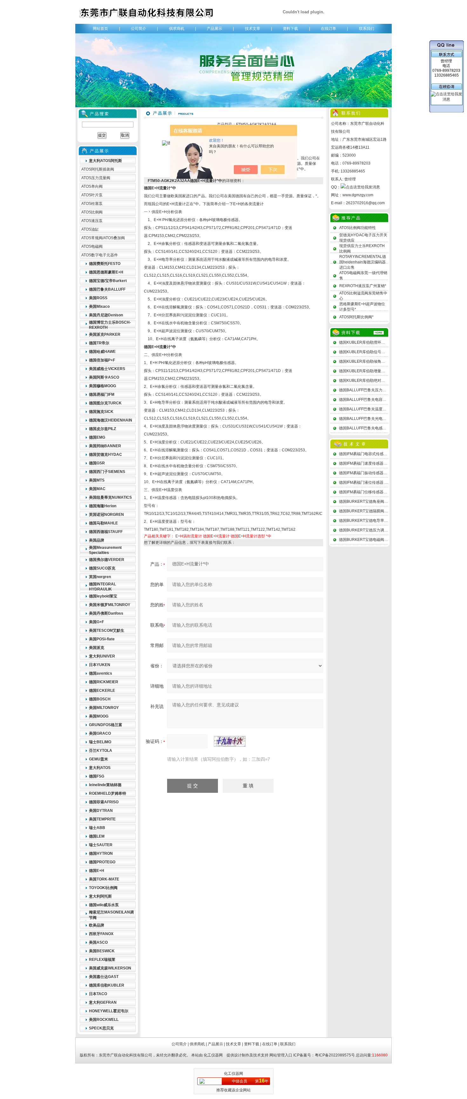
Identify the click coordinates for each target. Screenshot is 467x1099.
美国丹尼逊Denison (106, 315)
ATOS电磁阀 (92, 246)
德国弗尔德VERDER (106, 559)
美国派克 (96, 647)
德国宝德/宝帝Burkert (108, 281)
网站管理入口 (280, 1055)
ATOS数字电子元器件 (99, 255)
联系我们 (366, 28)
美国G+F (96, 622)
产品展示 (214, 28)
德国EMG (97, 437)
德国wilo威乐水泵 (104, 905)
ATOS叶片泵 (92, 195)
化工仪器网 (213, 1055)
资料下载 (290, 28)
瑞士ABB (97, 828)
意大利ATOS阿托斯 (105, 160)
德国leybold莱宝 (103, 596)
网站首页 (100, 28)
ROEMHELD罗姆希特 (107, 793)
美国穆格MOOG (102, 386)
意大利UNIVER (102, 656)
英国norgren (100, 577)
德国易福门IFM (101, 394)
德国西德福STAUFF (106, 531)
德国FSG (96, 776)
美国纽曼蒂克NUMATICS (110, 497)
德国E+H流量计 (216, 536)
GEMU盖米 (98, 759)
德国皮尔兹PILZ (102, 429)
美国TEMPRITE (102, 819)
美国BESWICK (102, 951)
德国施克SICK (101, 411)
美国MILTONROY (104, 707)
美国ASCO (98, 942)
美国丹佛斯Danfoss (106, 613)
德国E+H (96, 870)
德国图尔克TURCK (105, 403)
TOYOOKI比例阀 (103, 888)
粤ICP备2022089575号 (335, 1055)
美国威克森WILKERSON (110, 968)
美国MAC (97, 489)
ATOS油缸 (90, 229)
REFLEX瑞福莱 (102, 959)
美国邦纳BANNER (105, 446)
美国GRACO (100, 733)
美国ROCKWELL (103, 1019)
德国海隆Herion (102, 506)
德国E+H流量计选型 (248, 536)
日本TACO (98, 994)
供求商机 (176, 28)
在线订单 (328, 28)
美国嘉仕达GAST (103, 976)
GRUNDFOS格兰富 (105, 725)
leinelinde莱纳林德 (105, 785)
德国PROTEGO (102, 862)
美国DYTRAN (101, 810)
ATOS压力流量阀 (95, 178)
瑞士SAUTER (100, 845)
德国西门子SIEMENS (107, 471)
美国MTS (97, 480)
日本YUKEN (99, 665)
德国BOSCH (100, 699)
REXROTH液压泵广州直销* (362, 286)
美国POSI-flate (102, 639)
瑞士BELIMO (100, 742)
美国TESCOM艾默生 (106, 630)
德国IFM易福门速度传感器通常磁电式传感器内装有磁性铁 (388, 463)
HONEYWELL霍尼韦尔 (108, 1011)
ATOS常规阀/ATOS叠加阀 (103, 238)
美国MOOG (98, 716)
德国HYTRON (101, 853)
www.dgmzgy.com (357, 195)
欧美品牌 (96, 925)
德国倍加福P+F (102, 360)
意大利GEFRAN (103, 1002)
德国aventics (100, 673)
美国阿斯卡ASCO (104, 377)
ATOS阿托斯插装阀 (97, 169)
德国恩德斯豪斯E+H (106, 272)
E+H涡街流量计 (188, 536)
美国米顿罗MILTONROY (109, 605)
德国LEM (97, 836)
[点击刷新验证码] (230, 741)
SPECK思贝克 (101, 1028)
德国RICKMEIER (103, 682)
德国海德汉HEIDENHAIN (110, 420)
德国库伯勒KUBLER (106, 985)
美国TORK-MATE (104, 879)
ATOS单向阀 (92, 186)
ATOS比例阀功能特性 (357, 228)
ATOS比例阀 (92, 212)
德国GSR (97, 463)
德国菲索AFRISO (103, 802)
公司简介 (138, 28)
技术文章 (252, 28)
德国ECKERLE (102, 690)
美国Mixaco (99, 306)
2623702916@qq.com (365, 203)
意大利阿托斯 (100, 896)
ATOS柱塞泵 (92, 203)
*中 (268, 536)
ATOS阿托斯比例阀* (356, 317)
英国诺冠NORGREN (106, 514)
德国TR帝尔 (99, 343)
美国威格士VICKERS (107, 369)
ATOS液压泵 (92, 221)
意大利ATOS (100, 767)
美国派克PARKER (104, 334)
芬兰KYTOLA (100, 750)
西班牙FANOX (101, 934)
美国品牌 (96, 540)
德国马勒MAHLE (103, 523)
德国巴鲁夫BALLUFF (107, 289)
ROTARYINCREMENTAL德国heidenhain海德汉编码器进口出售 (362, 262)
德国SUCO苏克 (102, 568)
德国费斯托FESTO (104, 263)
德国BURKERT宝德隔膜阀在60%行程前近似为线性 (382, 511)
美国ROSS (98, 298)
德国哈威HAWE (102, 351)
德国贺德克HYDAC (105, 454)
